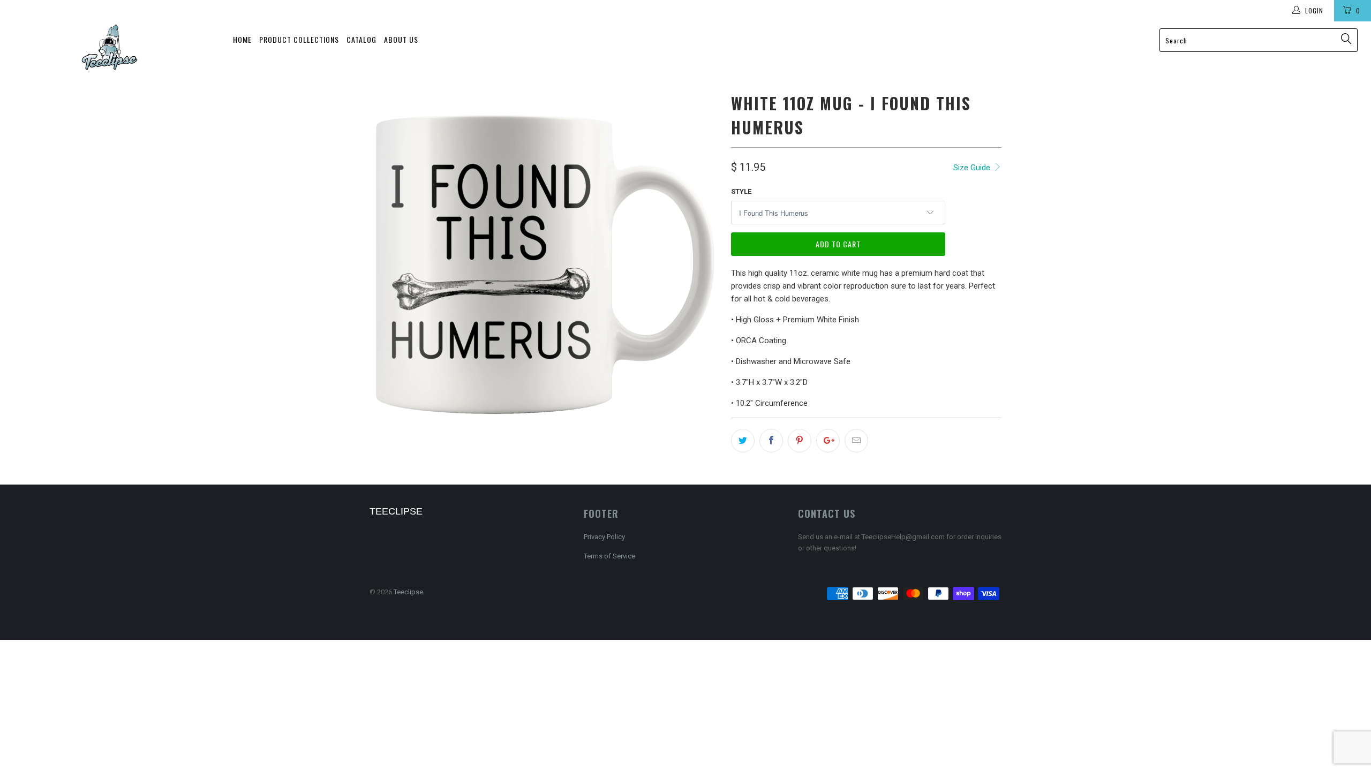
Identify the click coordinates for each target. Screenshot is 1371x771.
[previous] (388, 264)
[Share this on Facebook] (771, 440)
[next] (701, 264)
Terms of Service (609, 556)
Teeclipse (408, 592)
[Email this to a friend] (856, 440)
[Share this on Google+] (828, 440)
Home (242, 39)
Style (741, 191)
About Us (401, 39)
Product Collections (299, 39)
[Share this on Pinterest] (799, 440)
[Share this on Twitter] (743, 440)
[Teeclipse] (110, 47)
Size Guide (972, 167)
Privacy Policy (604, 537)
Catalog (361, 39)
